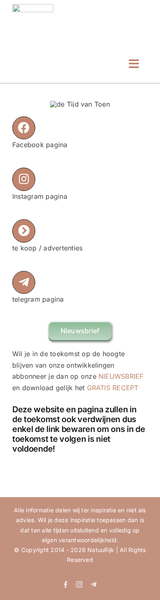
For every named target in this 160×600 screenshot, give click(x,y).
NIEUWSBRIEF (121, 376)
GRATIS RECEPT (113, 388)
